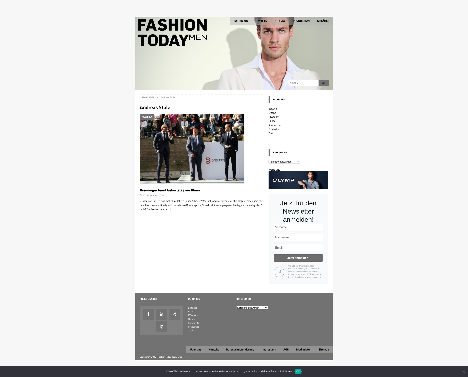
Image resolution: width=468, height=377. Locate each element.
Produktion (274, 129)
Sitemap (324, 349)
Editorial (273, 108)
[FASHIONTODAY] (234, 88)
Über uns (195, 349)
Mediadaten (303, 349)
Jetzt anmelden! (298, 257)
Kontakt (214, 349)
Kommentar (275, 125)
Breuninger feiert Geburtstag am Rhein (170, 190)
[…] (169, 209)
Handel (272, 121)
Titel (271, 133)
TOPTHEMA (240, 20)
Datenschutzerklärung (240, 349)
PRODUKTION (301, 20)
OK (298, 371)
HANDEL (280, 20)
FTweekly (261, 20)
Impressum (269, 349)
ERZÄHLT (323, 20)
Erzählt (272, 113)
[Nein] (463, 371)
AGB (286, 349)
